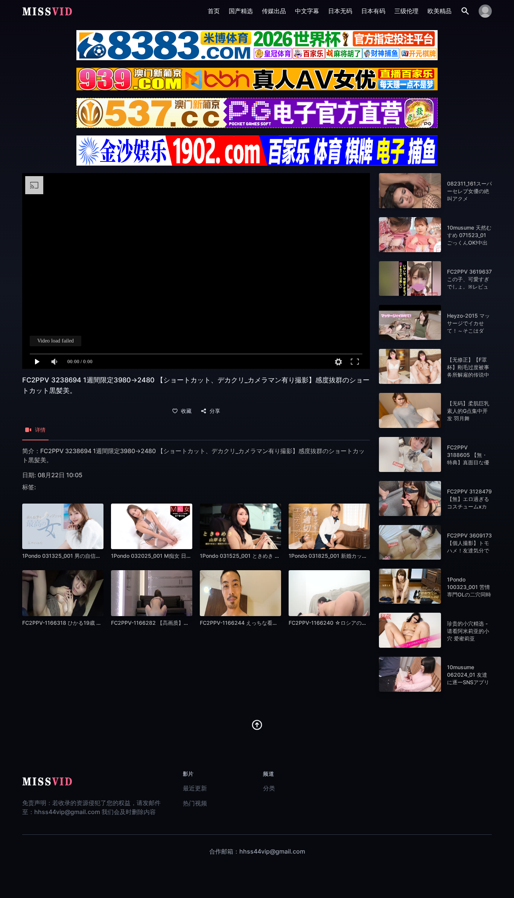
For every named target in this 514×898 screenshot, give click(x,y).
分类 (269, 788)
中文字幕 (307, 11)
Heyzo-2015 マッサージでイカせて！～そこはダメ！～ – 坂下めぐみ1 (468, 330)
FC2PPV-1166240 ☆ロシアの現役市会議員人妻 (346, 622)
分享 (215, 411)
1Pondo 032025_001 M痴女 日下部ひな (159, 555)
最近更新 (195, 788)
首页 (214, 11)
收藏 (186, 411)
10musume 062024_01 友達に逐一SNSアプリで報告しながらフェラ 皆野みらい (468, 682)
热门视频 (195, 803)
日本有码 (373, 11)
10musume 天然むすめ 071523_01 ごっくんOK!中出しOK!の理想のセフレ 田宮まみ (469, 242)
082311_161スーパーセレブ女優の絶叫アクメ (469, 191)
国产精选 (241, 11)
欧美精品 (439, 11)
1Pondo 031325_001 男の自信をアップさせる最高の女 (88, 555)
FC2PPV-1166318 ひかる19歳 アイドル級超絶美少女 (85, 622)
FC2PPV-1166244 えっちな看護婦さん (246, 622)
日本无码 (340, 11)
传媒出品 (274, 11)
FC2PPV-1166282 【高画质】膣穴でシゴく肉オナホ (173, 622)
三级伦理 (406, 11)
